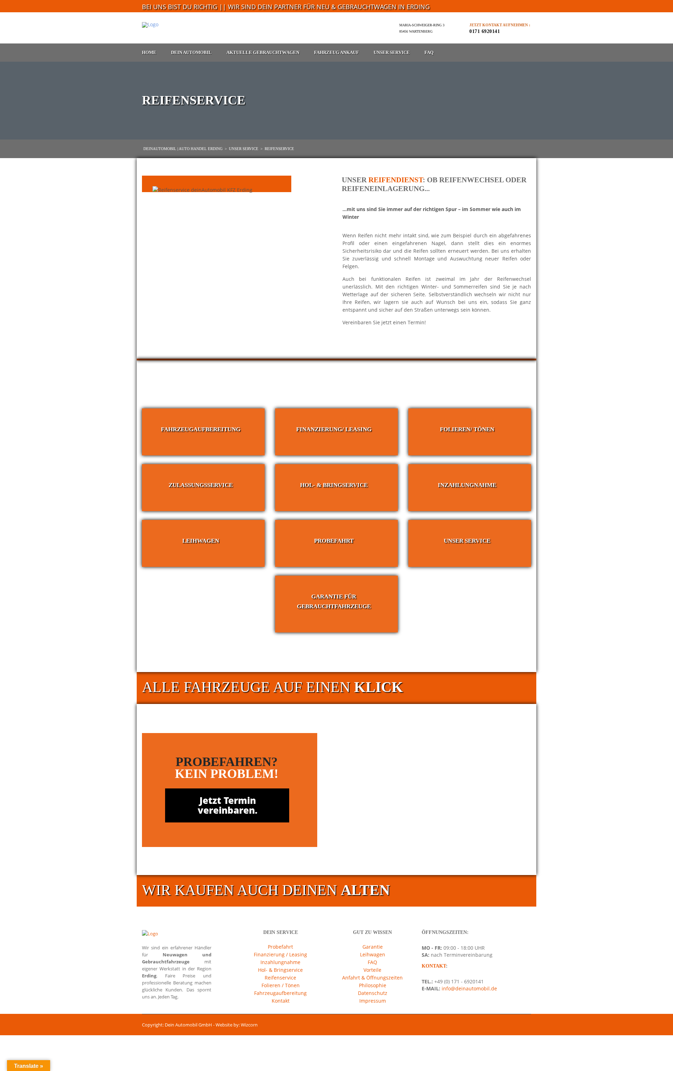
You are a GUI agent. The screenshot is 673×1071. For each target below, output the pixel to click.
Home (149, 52)
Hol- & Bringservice (280, 970)
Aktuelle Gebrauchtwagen (262, 52)
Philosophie (372, 985)
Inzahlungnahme (280, 962)
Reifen (365, 235)
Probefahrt (280, 946)
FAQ (429, 52)
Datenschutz (372, 993)
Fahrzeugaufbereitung (280, 993)
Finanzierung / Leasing (280, 954)
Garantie (372, 946)
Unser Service (392, 52)
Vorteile (372, 970)
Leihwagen (372, 954)
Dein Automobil (191, 52)
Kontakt (281, 1000)
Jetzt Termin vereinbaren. (228, 805)
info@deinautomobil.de (468, 988)
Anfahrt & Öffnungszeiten (372, 977)
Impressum (372, 1000)
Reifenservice (280, 977)
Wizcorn (249, 1025)
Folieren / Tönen (280, 985)
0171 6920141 (484, 31)
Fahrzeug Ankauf (336, 52)
